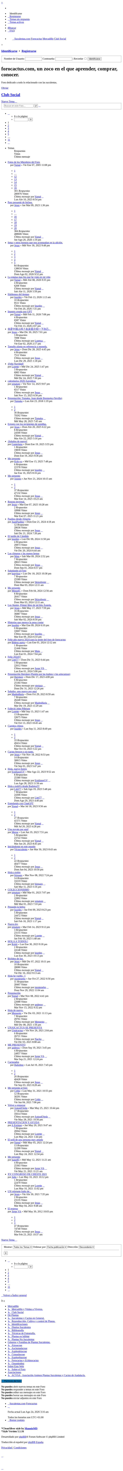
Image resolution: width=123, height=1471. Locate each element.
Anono (17, 478)
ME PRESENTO (16, 1044)
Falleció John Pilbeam (19, 708)
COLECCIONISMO (18, 889)
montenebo (19, 978)
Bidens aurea (18, 642)
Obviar (4, 88)
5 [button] (8, 134)
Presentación (14, 993)
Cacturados (13, 1062)
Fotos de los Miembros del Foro (24, 162)
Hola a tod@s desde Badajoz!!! (23, 786)
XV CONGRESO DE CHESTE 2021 (27, 1174)
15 (15, 185)
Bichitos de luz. (15, 958)
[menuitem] (15, 13)
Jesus (17, 205)
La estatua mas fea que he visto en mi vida (29, 277)
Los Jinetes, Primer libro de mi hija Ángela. (29, 605)
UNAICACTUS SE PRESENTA (25, 1027)
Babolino (19, 1065)
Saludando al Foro (17, 570)
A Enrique (17, 1125)
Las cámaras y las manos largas (23, 553)
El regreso (13, 1208)
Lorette (15, 366)
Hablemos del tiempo (18, 294)
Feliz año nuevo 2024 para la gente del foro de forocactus (37, 639)
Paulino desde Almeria (19, 519)
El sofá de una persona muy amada (25, 1139)
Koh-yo (18, 461)
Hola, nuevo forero (17, 769)
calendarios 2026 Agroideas (22, 381)
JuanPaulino (18, 521)
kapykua (16, 573)
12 (15, 176)
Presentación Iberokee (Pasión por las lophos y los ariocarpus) (39, 674)
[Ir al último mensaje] (43, 196)
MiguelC (16, 590)
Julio (14, 1177)
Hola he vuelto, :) (16, 975)
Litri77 (15, 659)
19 (15, 225)
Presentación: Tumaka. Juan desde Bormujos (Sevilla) (35, 398)
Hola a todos (14, 872)
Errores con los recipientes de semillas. (27, 424)
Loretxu (39, 340)
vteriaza (39, 685)
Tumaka (18, 401)
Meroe (15, 832)
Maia (16, 556)
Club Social (10, 95)
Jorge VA (39, 668)
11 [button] (9, 139)
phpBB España (35, 1442)
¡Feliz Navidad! (16, 363)
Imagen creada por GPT (20, 311)
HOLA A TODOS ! (18, 941)
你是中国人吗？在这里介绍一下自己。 (29, 329)
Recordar (79, 58)
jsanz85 (15, 1159)
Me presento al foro (17, 1088)
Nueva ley (13, 924)
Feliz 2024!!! (14, 657)
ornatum (16, 384)
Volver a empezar (16, 1105)
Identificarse (9, 51)
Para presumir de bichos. (20, 202)
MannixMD (31, 1428)
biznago (18, 875)
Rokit (14, 944)
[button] (9, 113)
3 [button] (8, 128)
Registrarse (29, 51)
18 (15, 222)
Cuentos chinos (15, 725)
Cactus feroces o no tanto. (21, 751)
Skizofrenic (40, 582)
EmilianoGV (18, 771)
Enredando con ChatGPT (20, 803)
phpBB (22, 1436)
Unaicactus (17, 1030)
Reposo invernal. (16, 501)
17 (15, 219)
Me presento (14, 458)
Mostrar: (8, 1247)
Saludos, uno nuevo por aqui (22, 691)
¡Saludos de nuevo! (17, 441)
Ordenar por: (40, 1247)
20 (15, 228)
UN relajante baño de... (19, 1191)
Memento (16, 1013)
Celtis (17, 1090)
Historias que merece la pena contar (26, 622)
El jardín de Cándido (18, 536)
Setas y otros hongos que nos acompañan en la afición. (35, 242)
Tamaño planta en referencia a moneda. (27, 346)
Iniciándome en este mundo (21, 846)
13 (15, 179)
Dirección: (73, 1247)
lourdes (18, 297)
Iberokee (18, 677)
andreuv (39, 1004)
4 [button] (8, 131)
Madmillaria (18, 694)
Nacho (38, 1039)
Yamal (17, 165)
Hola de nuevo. (15, 1010)
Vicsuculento (20, 849)
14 (15, 182)
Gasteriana (17, 444)
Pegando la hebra (16, 907)
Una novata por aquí (18, 829)
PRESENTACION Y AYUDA (23, 1122)
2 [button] (8, 125)
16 (15, 188)
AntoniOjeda (20, 1108)
